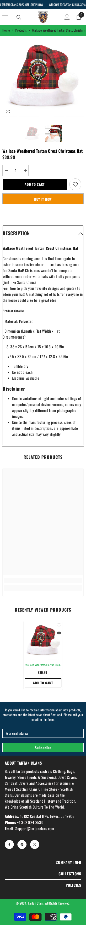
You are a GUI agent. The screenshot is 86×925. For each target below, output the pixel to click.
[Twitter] (34, 844)
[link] (43, 580)
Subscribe (43, 747)
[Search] (19, 17)
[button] (43, 232)
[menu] (5, 17)
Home (6, 30)
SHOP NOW (36, 4)
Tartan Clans (35, 903)
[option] (43, 76)
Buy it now (43, 199)
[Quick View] (59, 633)
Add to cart (35, 184)
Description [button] (16, 233)
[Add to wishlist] (75, 184)
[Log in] (67, 17)
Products (21, 30)
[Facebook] (9, 844)
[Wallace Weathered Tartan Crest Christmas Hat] (43, 640)
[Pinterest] (22, 844)
